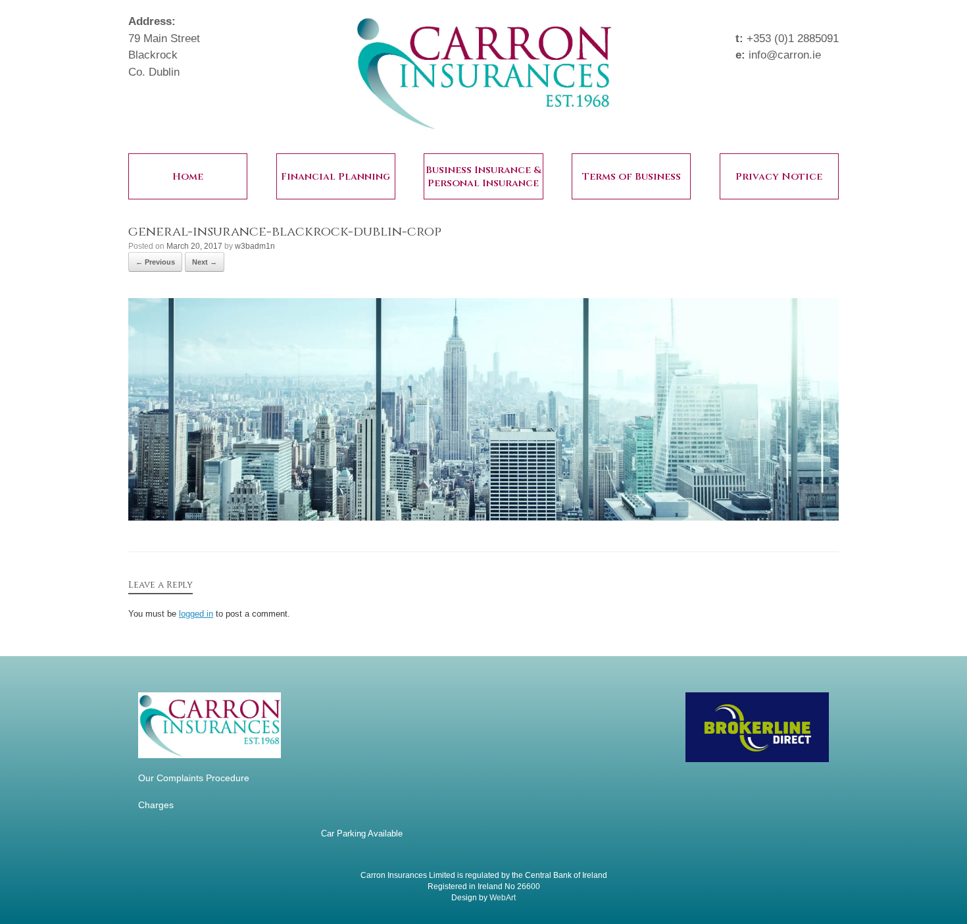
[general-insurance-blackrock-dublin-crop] (483, 517)
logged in (196, 614)
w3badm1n (255, 246)
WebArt (502, 898)
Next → (204, 262)
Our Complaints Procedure (193, 778)
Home (187, 177)
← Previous (155, 262)
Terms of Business (631, 177)
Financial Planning (335, 177)
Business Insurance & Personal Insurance (483, 176)
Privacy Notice (778, 177)
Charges (156, 805)
